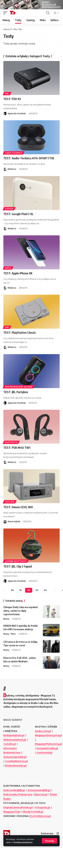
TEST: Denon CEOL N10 (18, 507)
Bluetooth (11, 442)
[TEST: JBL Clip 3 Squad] (31, 545)
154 (45, 590)
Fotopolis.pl (42, 807)
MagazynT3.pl (11, 811)
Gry (7, 327)
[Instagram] (58, 833)
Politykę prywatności (23, 842)
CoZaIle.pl (9, 743)
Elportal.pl (41, 794)
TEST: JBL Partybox (15, 392)
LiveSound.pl (44, 752)
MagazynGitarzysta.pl (48, 735)
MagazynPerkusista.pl (48, 743)
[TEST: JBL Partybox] (31, 371)
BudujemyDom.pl (14, 735)
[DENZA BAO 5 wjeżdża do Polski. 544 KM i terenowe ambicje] (51, 630)
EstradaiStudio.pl (47, 748)
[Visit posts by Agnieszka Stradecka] (5, 113)
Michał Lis (12, 169)
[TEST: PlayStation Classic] (31, 312)
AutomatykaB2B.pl (39, 790)
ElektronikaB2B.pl (14, 790)
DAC (7, 94)
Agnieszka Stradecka (17, 113)
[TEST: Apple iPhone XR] (31, 252)
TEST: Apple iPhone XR (17, 273)
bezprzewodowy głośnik (18, 387)
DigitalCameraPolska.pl (18, 807)
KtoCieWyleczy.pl (40, 816)
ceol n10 (9, 502)
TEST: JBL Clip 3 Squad (17, 566)
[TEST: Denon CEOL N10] (31, 486)
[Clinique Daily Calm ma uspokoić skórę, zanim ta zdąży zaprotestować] (51, 611)
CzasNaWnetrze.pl (16, 761)
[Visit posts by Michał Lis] (5, 169)
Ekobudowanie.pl (16, 765)
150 (12, 590)
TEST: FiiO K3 (12, 99)
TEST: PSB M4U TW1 (16, 447)
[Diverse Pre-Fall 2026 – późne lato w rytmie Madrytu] (51, 662)
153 (37, 590)
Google (9, 209)
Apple (8, 268)
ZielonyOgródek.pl (15, 756)
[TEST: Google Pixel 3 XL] (31, 193)
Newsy (6, 619)
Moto (13, 634)
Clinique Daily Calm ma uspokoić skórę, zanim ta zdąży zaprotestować (20, 611)
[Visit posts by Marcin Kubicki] (5, 521)
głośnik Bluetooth (16, 561)
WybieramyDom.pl (14, 739)
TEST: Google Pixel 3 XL (18, 214)
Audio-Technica (13, 153)
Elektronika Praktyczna (17, 794)
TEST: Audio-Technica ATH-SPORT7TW (28, 158)
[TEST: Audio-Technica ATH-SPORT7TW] (31, 137)
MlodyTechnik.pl (33, 811)
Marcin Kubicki (14, 521)
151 (20, 590)
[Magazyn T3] (12, 12)
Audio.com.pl (43, 731)
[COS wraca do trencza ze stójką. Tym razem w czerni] (51, 646)
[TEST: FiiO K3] (31, 78)
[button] (49, 840)
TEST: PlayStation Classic (19, 332)
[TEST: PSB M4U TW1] (31, 427)
